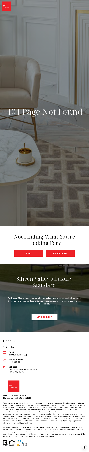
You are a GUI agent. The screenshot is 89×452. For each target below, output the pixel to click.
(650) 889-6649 (15, 362)
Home (29, 253)
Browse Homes (60, 253)
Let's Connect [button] (44, 317)
